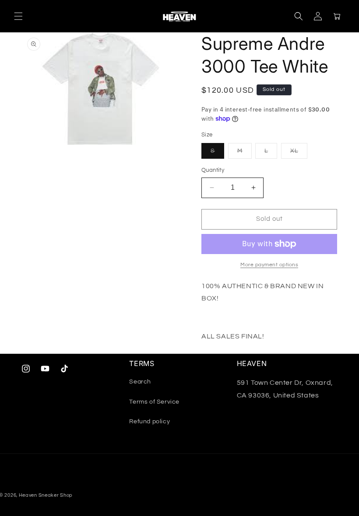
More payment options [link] (269, 265)
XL (298, 153)
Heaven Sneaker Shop (46, 495)
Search (140, 382)
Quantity (212, 170)
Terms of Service (154, 402)
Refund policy (149, 421)
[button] (18, 16)
